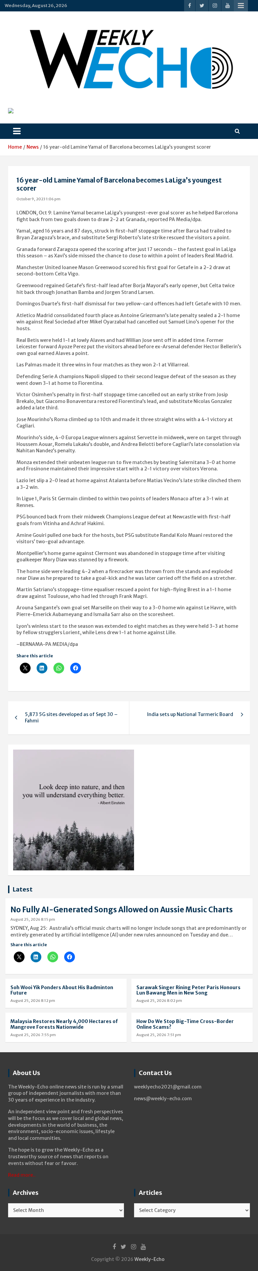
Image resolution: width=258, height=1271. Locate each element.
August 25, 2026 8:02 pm (159, 1000)
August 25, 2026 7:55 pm (33, 1034)
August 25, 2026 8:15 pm (32, 919)
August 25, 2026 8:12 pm (32, 1000)
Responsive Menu (241, 5)
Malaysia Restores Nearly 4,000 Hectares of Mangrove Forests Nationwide (64, 1024)
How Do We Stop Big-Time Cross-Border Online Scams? (185, 1024)
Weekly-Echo (149, 1259)
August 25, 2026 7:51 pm (158, 1034)
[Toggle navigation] (17, 131)
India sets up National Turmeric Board (190, 714)
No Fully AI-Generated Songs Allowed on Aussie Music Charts (121, 909)
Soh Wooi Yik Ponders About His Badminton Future (61, 990)
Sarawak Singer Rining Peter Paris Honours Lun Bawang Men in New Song (188, 990)
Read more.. (22, 1175)
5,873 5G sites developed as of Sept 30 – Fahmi (71, 717)
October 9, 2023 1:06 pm (38, 199)
